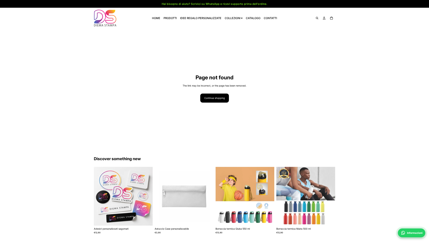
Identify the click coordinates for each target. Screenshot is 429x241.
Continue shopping (214, 98)
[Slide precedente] (99, 196)
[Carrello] (331, 18)
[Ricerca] (317, 18)
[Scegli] (147, 221)
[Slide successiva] (148, 196)
